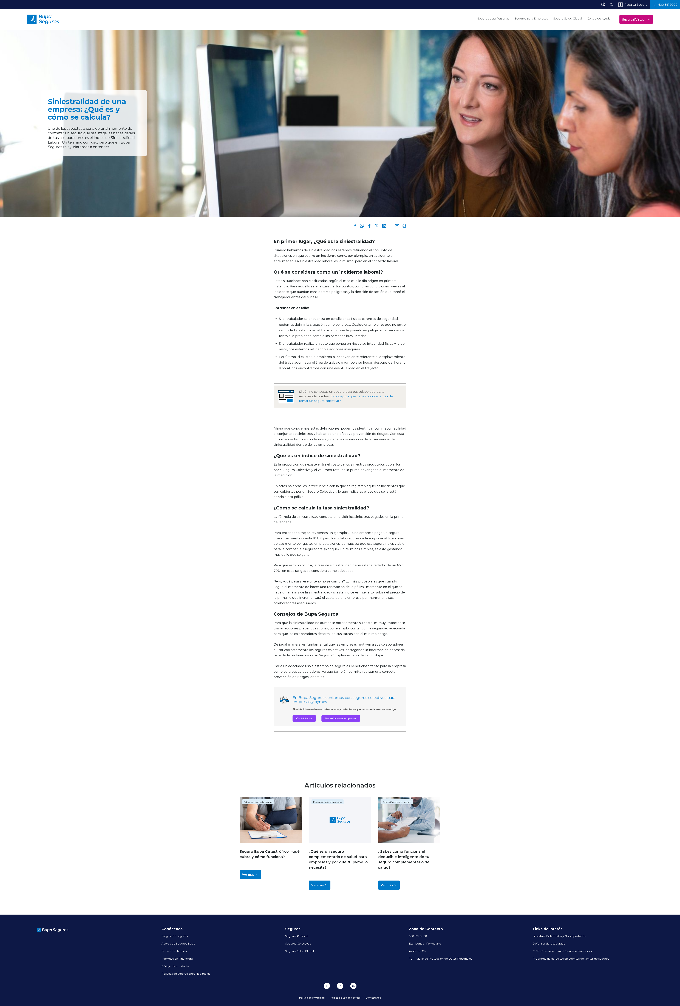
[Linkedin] (384, 226)
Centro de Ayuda (599, 18)
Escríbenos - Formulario (425, 943)
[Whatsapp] (362, 226)
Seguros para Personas (493, 18)
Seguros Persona (296, 936)
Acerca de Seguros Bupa (178, 943)
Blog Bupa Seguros (175, 936)
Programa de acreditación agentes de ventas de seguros (571, 958)
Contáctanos (373, 997)
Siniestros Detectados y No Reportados (559, 936)
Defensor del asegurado (549, 943)
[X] (377, 226)
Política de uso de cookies (345, 997)
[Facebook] (369, 226)
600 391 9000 (418, 936)
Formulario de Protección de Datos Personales (440, 958)
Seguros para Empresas (531, 18)
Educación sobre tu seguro (258, 801)
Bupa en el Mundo (174, 951)
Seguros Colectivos (298, 943)
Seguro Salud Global (567, 18)
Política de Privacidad (312, 997)
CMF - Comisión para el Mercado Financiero (562, 951)
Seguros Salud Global (299, 951)
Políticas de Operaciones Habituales (186, 973)
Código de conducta (175, 966)
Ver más (248, 874)
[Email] (397, 225)
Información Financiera (177, 958)
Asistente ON (418, 951)
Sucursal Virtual (633, 19)
